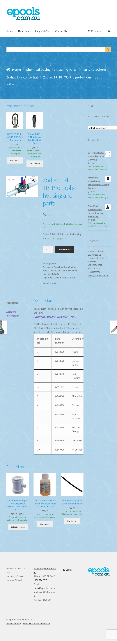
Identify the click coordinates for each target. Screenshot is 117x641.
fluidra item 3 (68, 277)
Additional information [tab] (12, 313)
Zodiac (53, 283)
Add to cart (64, 249)
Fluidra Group (54, 277)
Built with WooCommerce (36, 623)
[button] (33, 180)
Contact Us (61, 31)
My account (24, 31)
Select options (18, 526)
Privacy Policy (13, 623)
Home (9, 31)
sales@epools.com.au (98, 275)
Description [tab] (12, 302)
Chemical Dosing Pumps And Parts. (51, 69)
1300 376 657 (40, 580)
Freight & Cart (42, 31)
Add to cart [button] (15, 160)
